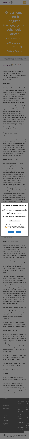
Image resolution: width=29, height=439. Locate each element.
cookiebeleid (6, 227)
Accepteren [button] (11, 231)
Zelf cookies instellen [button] (14, 220)
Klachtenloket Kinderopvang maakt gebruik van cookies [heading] (14, 206)
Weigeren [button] (18, 231)
